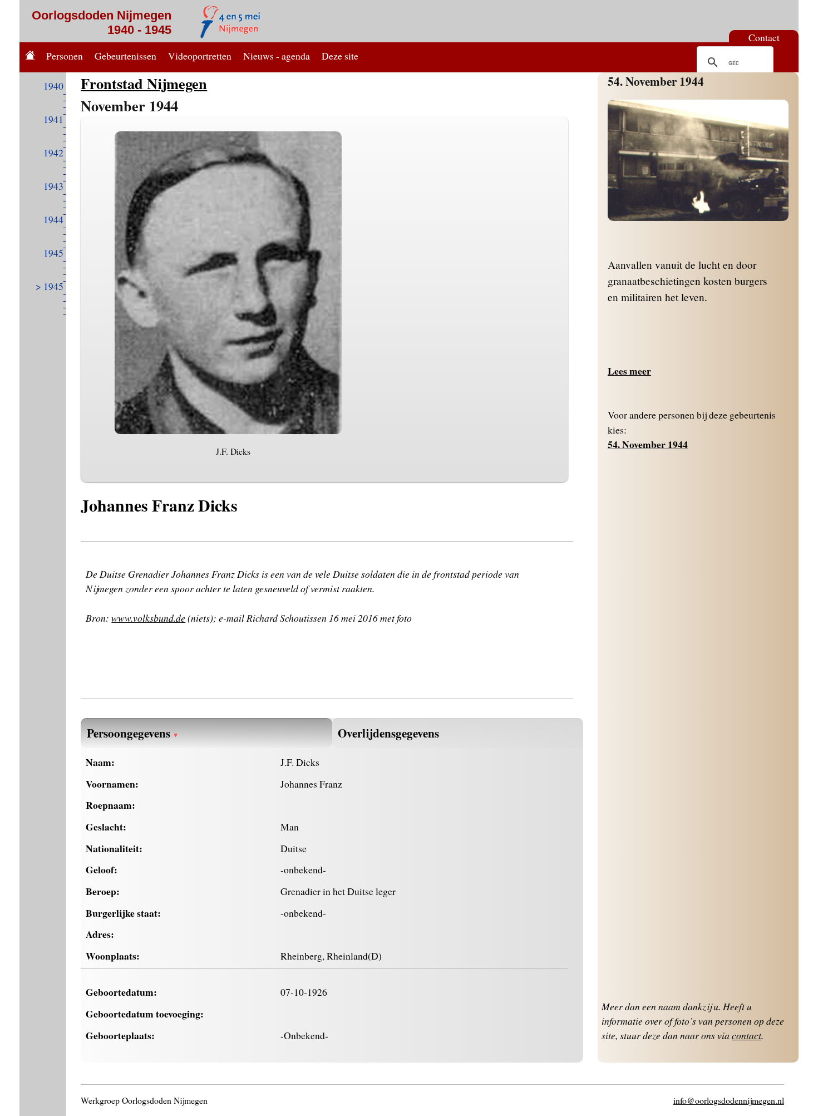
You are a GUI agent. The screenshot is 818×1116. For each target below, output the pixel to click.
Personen (64, 55)
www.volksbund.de (148, 618)
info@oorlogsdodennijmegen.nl (728, 1100)
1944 (53, 219)
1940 (53, 85)
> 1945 (49, 286)
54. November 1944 (656, 81)
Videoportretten (199, 55)
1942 (53, 152)
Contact (764, 37)
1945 (53, 252)
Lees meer (629, 370)
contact (746, 1035)
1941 (53, 119)
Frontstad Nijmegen (144, 83)
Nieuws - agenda (276, 55)
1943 (53, 186)
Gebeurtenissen (125, 55)
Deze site (340, 55)
